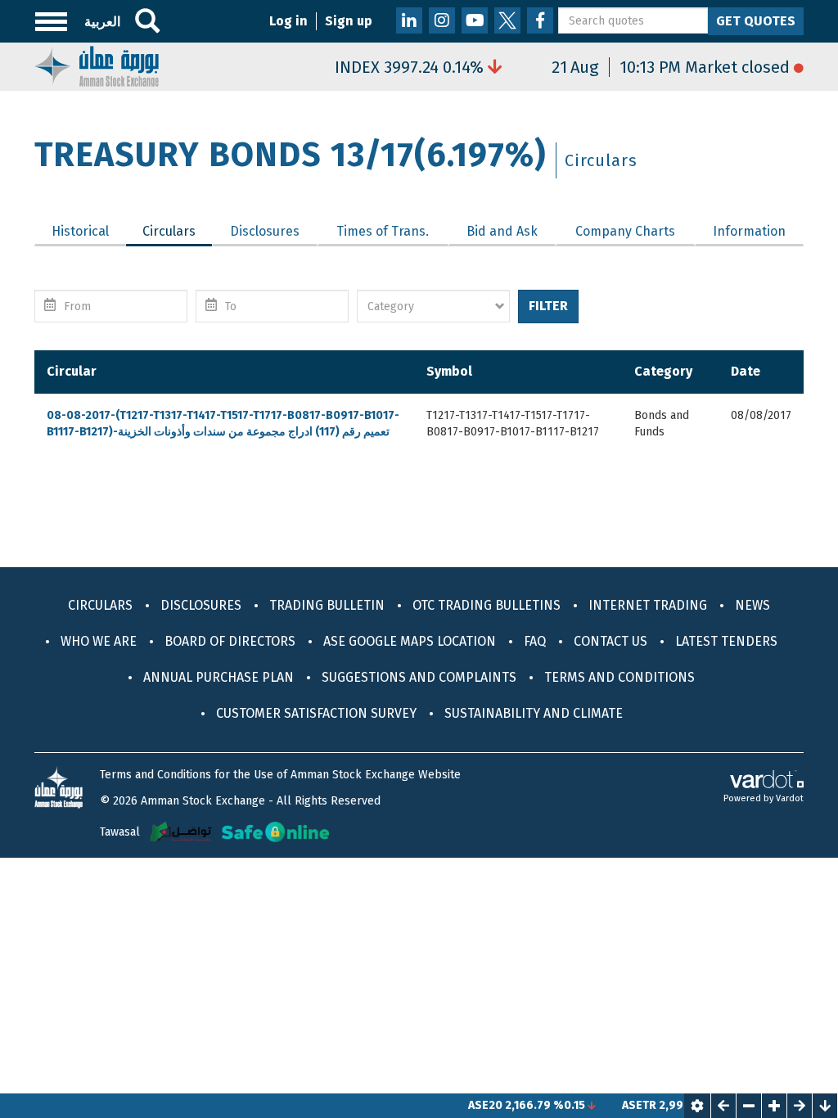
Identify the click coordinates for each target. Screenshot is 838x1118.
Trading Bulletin (327, 605)
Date (745, 371)
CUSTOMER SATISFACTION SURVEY (316, 713)
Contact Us (610, 641)
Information (749, 231)
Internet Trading (647, 605)
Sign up (348, 21)
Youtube (475, 20)
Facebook (540, 20)
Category (663, 371)
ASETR (623, 1105)
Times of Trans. (382, 231)
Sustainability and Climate (533, 713)
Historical (80, 231)
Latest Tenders (726, 641)
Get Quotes (755, 21)
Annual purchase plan (218, 677)
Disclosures (265, 231)
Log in (288, 21)
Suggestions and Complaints (419, 677)
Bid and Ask (502, 231)
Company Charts (625, 231)
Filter (548, 305)
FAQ (535, 641)
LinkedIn (409, 20)
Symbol (449, 371)
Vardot (790, 798)
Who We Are (99, 641)
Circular (72, 371)
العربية (102, 21)
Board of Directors (229, 641)
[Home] (96, 65)
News (752, 605)
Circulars (177, 231)
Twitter (507, 20)
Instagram (442, 20)
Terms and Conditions (619, 677)
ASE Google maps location (409, 641)
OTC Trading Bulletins (486, 605)
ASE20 (470, 1105)
